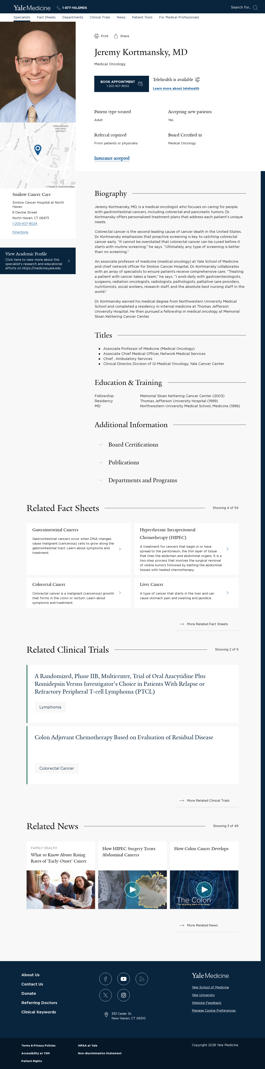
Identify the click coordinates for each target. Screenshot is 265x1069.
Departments (72, 17)
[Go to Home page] (32, 8)
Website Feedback (206, 1002)
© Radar (50, 186)
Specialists (22, 17)
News (121, 17)
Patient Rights (31, 1061)
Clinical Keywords (38, 1012)
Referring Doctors (39, 1003)
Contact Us (32, 984)
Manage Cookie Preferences (214, 1010)
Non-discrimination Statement (100, 1053)
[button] (170, 444)
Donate (28, 994)
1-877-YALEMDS (74, 7)
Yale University (203, 995)
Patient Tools (142, 17)
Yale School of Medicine (210, 987)
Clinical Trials (100, 17)
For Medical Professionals (179, 17)
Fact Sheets (46, 17)
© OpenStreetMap (65, 186)
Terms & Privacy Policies (38, 1045)
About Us (30, 975)
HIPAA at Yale (87, 1045)
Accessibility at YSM (35, 1053)
